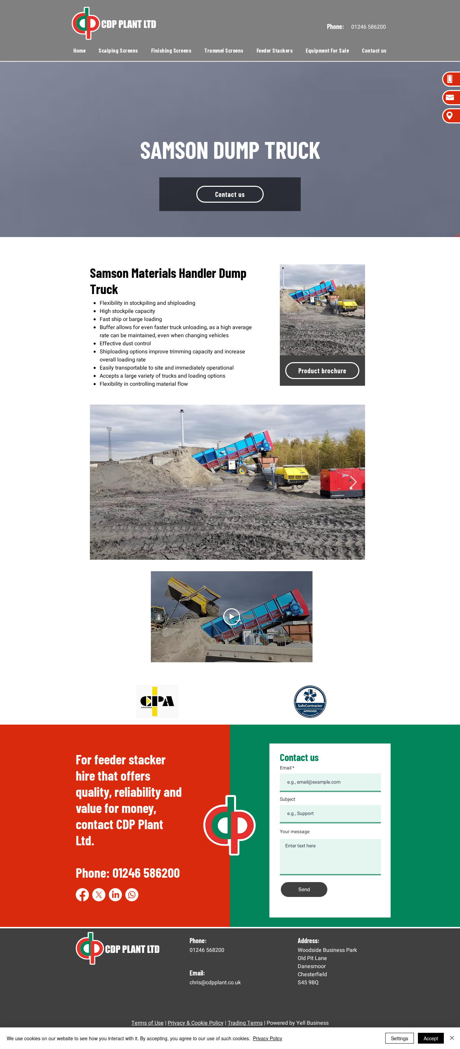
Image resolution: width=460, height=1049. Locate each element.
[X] (98, 894)
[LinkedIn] (115, 894)
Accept (431, 1038)
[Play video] (231, 616)
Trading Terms (245, 1023)
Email (285, 768)
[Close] (452, 1038)
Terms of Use (147, 1023)
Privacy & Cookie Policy (196, 1023)
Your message (294, 831)
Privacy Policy (267, 1038)
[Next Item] (353, 482)
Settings (399, 1038)
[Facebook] (82, 894)
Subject (287, 799)
